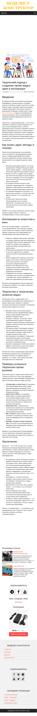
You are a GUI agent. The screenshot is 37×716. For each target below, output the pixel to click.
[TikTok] (23, 679)
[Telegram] (12, 592)
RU (16, 602)
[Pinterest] (18, 674)
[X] (18, 679)
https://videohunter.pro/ (8, 113)
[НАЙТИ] (35, 13)
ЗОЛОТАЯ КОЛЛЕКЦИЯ (11, 694)
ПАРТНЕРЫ (7, 652)
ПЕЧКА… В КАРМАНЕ (10, 697)
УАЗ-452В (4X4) (18, 566)
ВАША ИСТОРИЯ (9, 657)
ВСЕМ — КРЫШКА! (9, 700)
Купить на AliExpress (18, 634)
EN (18, 602)
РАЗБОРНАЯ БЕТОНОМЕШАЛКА (20, 553)
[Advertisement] (18, 33)
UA (21, 602)
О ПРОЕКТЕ (7, 649)
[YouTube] (25, 592)
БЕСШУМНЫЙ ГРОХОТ (11, 703)
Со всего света (30, 91)
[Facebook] (18, 592)
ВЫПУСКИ (7, 655)
